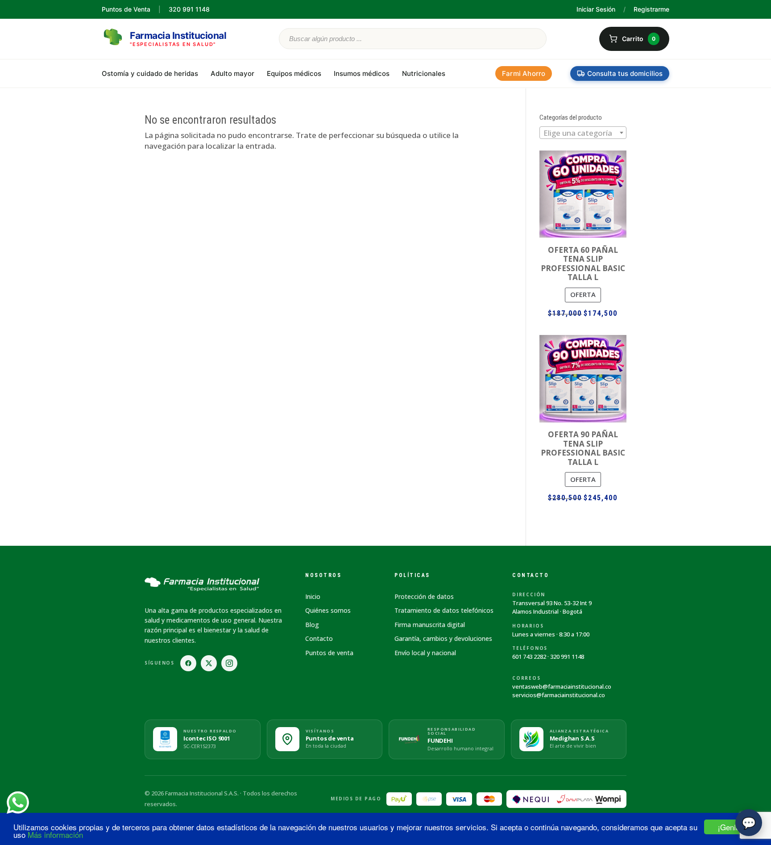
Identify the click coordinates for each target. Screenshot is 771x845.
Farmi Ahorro (523, 73)
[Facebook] (188, 663)
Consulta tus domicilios (625, 73)
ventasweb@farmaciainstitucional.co (561, 686)
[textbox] (583, 133)
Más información (55, 834)
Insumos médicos (362, 73)
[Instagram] (229, 663)
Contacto (319, 638)
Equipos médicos (294, 73)
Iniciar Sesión (595, 9)
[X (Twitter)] (209, 663)
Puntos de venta (329, 652)
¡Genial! (731, 826)
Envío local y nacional (425, 652)
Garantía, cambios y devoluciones (443, 638)
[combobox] (582, 132)
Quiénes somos (328, 610)
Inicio (312, 596)
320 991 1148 (567, 657)
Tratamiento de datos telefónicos (443, 610)
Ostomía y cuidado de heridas (150, 73)
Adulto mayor (232, 73)
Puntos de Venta (126, 9)
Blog (312, 624)
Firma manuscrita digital (429, 624)
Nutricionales (423, 73)
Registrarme (651, 9)
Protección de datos (424, 596)
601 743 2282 (529, 657)
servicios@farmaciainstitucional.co (558, 695)
